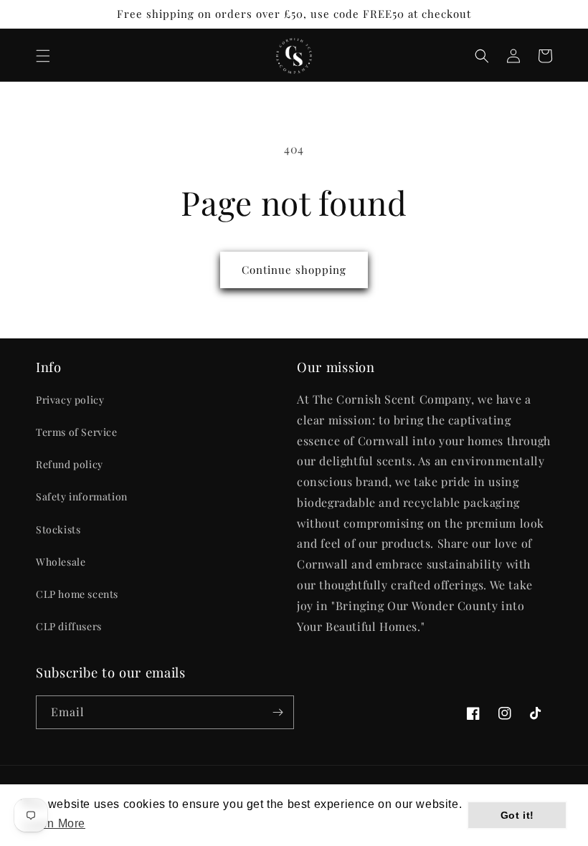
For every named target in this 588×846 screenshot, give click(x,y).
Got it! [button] (517, 815)
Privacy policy (70, 400)
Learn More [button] (54, 823)
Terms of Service (77, 432)
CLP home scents (77, 594)
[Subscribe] (277, 712)
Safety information (82, 496)
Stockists (58, 529)
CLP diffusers (69, 626)
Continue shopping (294, 269)
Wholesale (60, 562)
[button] (43, 56)
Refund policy (69, 464)
